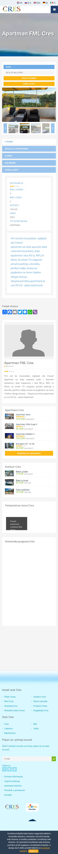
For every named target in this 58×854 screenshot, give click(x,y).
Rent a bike (22, 471)
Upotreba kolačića (13, 786)
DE (46, 3)
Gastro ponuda (40, 701)
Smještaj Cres (11, 706)
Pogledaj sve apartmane (29, 453)
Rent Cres (9, 701)
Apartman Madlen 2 (25, 434)
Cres (6, 724)
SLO (29, 3)
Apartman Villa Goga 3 (26, 424)
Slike (8, 67)
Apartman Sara (23, 414)
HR (20, 3)
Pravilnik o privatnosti (14, 790)
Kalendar (10, 163)
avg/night (25, 419)
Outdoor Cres (39, 697)
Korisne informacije (13, 776)
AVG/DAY (23, 483)
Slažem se (33, 851)
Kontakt (8, 795)
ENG (38, 3)
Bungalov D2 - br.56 (25, 444)
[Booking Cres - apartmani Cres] (16, 9)
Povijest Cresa (40, 706)
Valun (36, 728)
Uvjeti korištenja (12, 781)
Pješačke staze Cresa (14, 710)
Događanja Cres (40, 710)
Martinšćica (9, 733)
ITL (54, 3)
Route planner (29, 78)
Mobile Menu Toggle (54, 9)
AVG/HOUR (24, 474)
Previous (5, 128)
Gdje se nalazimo (14, 72)
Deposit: (15, 205)
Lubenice (8, 728)
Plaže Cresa (9, 697)
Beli (35, 724)
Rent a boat (22, 480)
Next (52, 128)
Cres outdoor (23, 489)
